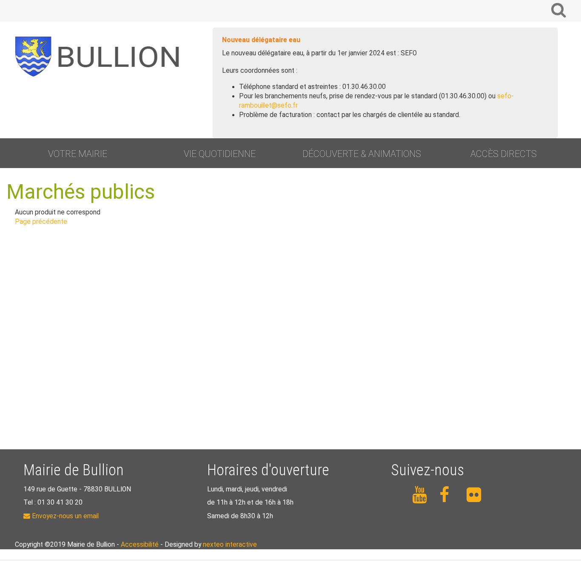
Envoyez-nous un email (64, 516)
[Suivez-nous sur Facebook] (447, 495)
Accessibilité (140, 544)
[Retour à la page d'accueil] (101, 56)
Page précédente (41, 222)
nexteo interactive (230, 544)
